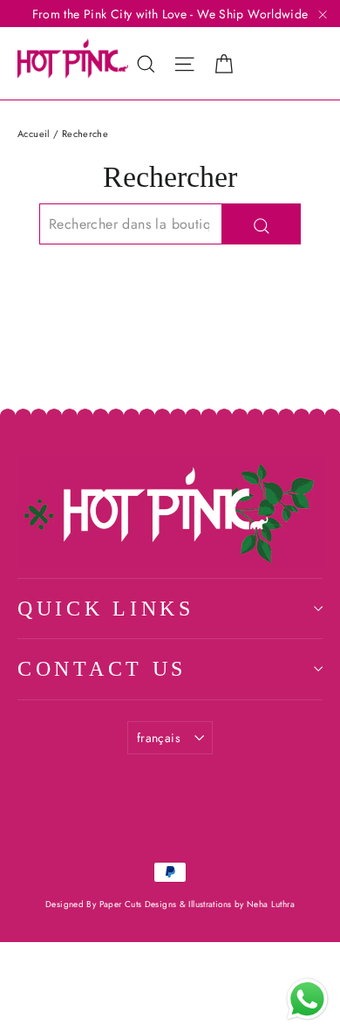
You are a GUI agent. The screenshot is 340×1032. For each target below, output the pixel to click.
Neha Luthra (271, 904)
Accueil (34, 134)
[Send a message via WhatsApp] (307, 999)
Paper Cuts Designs (139, 904)
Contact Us (102, 668)
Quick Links (105, 608)
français (158, 737)
